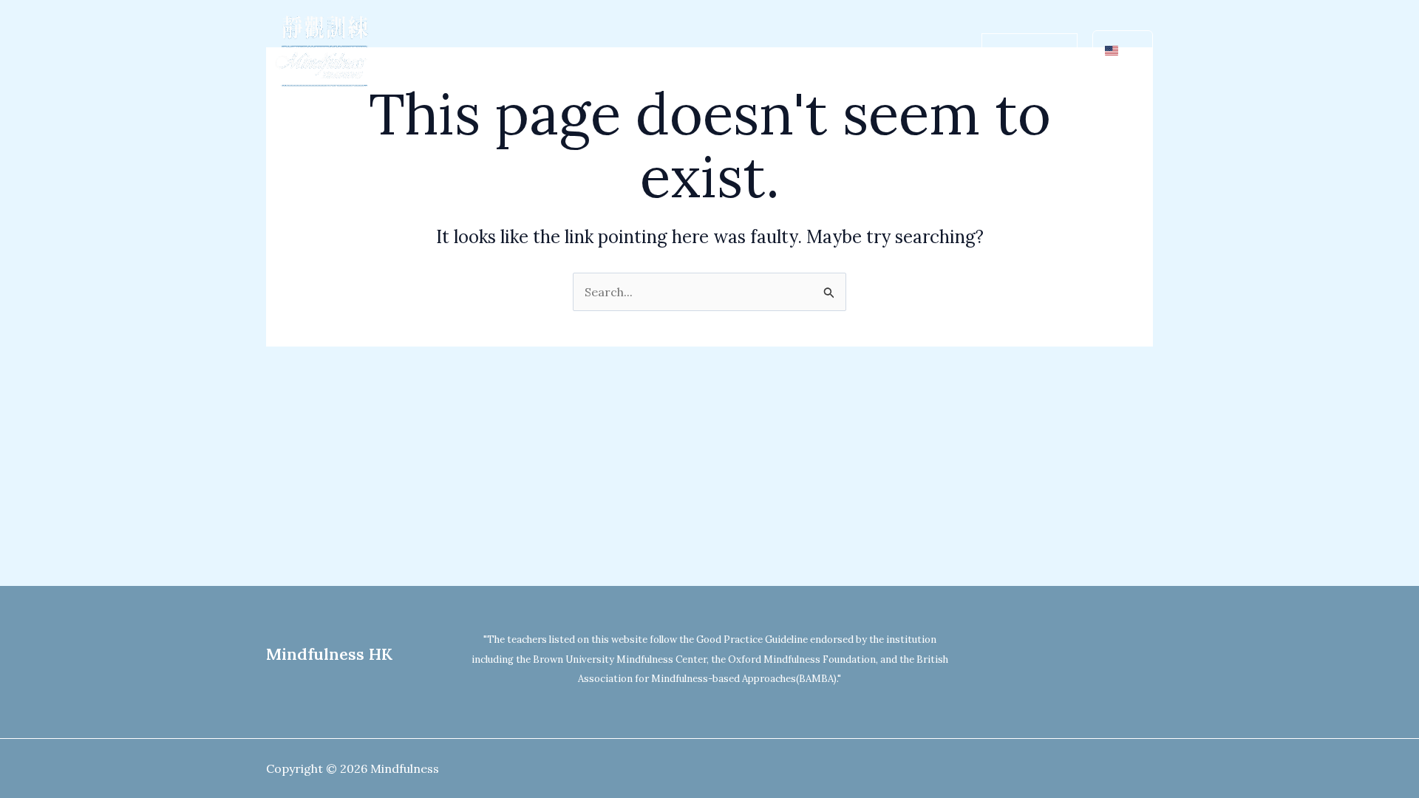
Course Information (688, 51)
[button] (598, 51)
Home (497, 51)
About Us (564, 51)
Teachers (799, 51)
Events (869, 51)
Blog (926, 51)
